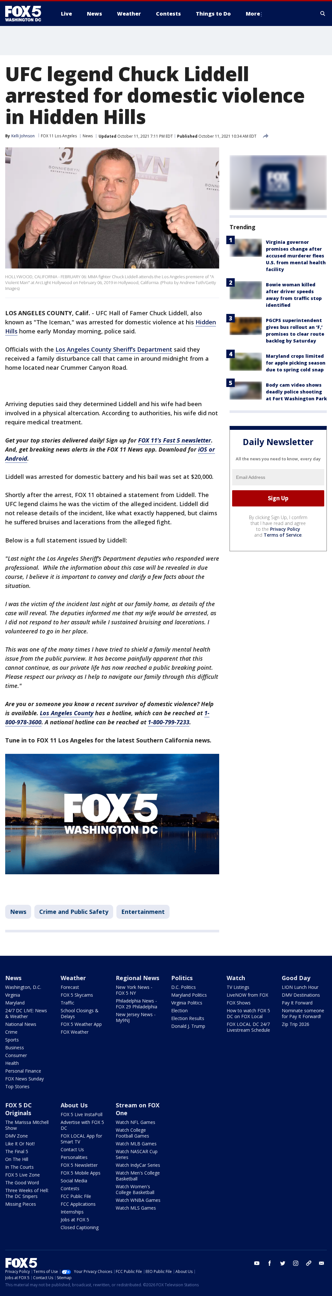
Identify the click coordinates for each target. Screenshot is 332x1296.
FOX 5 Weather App (81, 1024)
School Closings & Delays (80, 1013)
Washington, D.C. (23, 987)
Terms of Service (283, 535)
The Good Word (22, 1182)
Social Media (74, 1181)
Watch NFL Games (135, 1122)
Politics (182, 978)
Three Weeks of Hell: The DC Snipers (27, 1193)
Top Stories (17, 1086)
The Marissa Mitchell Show (27, 1125)
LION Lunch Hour (300, 987)
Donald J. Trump (188, 1026)
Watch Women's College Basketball (135, 1189)
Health (12, 1063)
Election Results (187, 1018)
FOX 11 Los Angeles (59, 136)
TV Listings (238, 987)
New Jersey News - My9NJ (136, 1017)
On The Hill (16, 1159)
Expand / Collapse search (323, 13)
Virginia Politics (186, 1003)
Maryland (15, 1003)
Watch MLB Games (136, 1143)
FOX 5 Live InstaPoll (81, 1114)
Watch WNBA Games (138, 1200)
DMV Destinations (301, 995)
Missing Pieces (20, 1204)
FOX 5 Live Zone (22, 1175)
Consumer (16, 1055)
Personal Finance (23, 1071)
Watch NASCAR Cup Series (137, 1154)
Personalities (74, 1157)
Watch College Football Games (132, 1133)
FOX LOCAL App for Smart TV (81, 1139)
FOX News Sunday (24, 1079)
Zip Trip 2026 (295, 1024)
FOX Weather (75, 1032)
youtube (257, 1263)
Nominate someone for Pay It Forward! (303, 1013)
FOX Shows (239, 1003)
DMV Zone (16, 1136)
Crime (11, 1032)
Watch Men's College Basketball (138, 1176)
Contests (70, 1188)
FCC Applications (78, 1204)
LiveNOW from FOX (247, 995)
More (253, 13)
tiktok (308, 1263)
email (321, 1263)
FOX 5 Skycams (77, 995)
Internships (72, 1212)
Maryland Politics (189, 995)
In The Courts (19, 1167)
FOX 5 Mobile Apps (81, 1173)
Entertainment (143, 912)
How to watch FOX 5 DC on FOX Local (248, 1013)
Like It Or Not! (20, 1143)
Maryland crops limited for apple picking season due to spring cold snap (296, 363)
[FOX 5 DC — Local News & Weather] (26, 13)
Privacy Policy (285, 529)
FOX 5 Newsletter (79, 1165)
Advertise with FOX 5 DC (82, 1125)
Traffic (67, 1003)
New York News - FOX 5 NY (134, 990)
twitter (283, 1263)
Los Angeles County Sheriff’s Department (113, 349)
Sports (12, 1040)
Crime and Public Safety (73, 912)
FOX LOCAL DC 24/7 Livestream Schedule (248, 1027)
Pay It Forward (297, 1003)
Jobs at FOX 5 (75, 1219)
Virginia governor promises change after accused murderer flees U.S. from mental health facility (296, 255)
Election (179, 1010)
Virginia (12, 995)
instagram (295, 1263)
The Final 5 (16, 1151)
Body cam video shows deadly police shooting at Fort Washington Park (296, 392)
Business (14, 1047)
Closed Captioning (80, 1227)
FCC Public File (76, 1196)
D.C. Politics (183, 987)
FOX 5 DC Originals (18, 1109)
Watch (236, 978)
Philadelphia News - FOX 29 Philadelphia (136, 1004)
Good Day (296, 978)
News (88, 136)
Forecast (70, 987)
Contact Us (72, 1149)
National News (20, 1024)
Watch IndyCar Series (138, 1165)
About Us (74, 1105)
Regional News (137, 978)
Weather (73, 978)
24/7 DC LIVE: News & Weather (26, 1013)
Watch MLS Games (136, 1208)
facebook (270, 1263)
